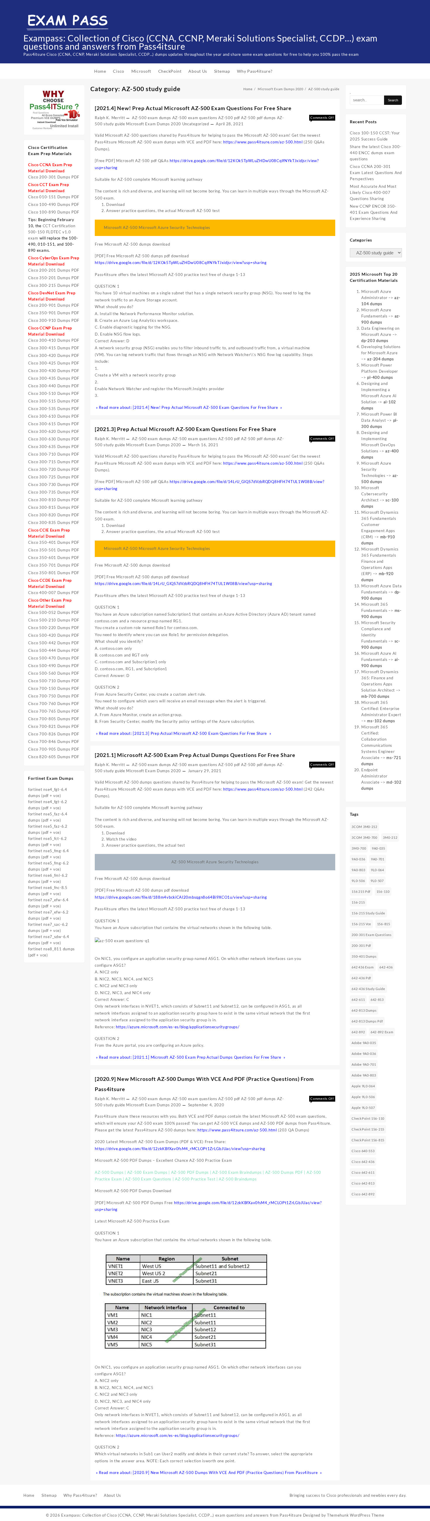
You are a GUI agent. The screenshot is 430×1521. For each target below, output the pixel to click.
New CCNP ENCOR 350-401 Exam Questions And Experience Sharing (373, 212)
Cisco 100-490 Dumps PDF (53, 204)
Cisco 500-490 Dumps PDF (53, 665)
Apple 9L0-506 (363, 1097)
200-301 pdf (361, 945)
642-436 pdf (361, 978)
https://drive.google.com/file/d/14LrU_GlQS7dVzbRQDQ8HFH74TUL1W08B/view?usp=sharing (183, 583)
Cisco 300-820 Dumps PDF (53, 515)
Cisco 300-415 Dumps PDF (53, 347)
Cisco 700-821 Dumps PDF (53, 726)
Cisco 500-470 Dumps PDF (53, 658)
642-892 (358, 1032)
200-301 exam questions (371, 935)
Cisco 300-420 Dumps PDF (53, 355)
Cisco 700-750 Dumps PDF (53, 696)
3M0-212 (390, 837)
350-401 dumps (364, 956)
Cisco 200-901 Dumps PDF (53, 305)
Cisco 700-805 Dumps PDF (53, 718)
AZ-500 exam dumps (151, 117)
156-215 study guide (368, 913)
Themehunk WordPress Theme (355, 1515)
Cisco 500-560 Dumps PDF (53, 673)
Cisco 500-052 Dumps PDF (53, 612)
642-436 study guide (368, 989)
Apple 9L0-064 (363, 1086)
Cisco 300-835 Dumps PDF (53, 522)
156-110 (383, 891)
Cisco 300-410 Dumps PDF (53, 340)
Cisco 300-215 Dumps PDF (53, 285)
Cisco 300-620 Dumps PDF (53, 431)
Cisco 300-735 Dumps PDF (53, 492)
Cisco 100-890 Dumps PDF (53, 212)
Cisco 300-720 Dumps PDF (53, 469)
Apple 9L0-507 (363, 1108)
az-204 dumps (380, 359)
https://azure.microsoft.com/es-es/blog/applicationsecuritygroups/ (178, 1027)
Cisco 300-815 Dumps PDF (53, 507)
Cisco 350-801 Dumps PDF (53, 572)
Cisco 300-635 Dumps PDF (53, 446)
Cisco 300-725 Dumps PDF (53, 477)
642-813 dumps (364, 1010)
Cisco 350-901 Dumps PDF (53, 312)
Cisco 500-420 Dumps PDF (53, 635)
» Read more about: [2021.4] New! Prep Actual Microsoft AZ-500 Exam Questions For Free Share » (188, 407)
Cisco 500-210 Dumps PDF (53, 620)
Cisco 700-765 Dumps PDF (53, 711)
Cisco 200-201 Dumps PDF (53, 270)
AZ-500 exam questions (194, 117)
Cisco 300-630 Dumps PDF (53, 439)
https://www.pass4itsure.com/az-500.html (262, 142)
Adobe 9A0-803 (364, 1075)
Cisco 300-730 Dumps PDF (53, 484)
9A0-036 (358, 859)
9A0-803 (358, 870)
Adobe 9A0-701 (364, 1064)
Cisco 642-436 (363, 1162)
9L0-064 (377, 870)
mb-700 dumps (375, 696)
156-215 (358, 902)
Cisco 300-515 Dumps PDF (53, 401)
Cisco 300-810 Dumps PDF (53, 499)
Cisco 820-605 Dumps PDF (53, 756)
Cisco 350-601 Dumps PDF (53, 557)
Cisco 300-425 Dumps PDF (53, 363)
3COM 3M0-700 (364, 837)
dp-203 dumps (374, 340)
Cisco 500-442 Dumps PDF (53, 642)
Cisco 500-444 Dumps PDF (53, 650)
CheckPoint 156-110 (368, 1118)
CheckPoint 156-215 (368, 1129)
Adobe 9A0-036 (364, 1053)
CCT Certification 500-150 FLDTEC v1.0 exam (51, 231)
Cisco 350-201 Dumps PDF (53, 277)
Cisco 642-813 (363, 1183)
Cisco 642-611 (363, 1172)
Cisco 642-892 (363, 1194)
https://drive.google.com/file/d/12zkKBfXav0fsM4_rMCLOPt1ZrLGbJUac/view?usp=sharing (180, 1148)
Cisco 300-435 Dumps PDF (53, 378)
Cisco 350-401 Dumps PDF (53, 542)
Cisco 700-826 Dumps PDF (53, 734)
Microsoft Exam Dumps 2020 (153, 123)
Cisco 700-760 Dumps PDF (53, 703)
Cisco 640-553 (363, 1151)
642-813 (377, 999)
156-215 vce (361, 924)
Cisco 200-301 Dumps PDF (53, 177)
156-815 (383, 924)
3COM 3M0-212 (364, 827)
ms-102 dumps (381, 720)
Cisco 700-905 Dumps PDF (53, 749)
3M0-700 (359, 848)
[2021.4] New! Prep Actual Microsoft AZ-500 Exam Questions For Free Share (193, 108)
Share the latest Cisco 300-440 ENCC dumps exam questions (375, 152)
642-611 (358, 999)
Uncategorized (195, 123)
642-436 (386, 967)
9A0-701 (377, 859)
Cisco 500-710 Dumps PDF (53, 680)
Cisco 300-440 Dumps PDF (53, 385)
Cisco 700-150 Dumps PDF (53, 688)
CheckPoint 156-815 (368, 1140)
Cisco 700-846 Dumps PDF (53, 741)
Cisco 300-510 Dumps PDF (53, 393)
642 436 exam (363, 967)
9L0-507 (377, 881)
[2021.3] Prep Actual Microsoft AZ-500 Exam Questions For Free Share (185, 429)
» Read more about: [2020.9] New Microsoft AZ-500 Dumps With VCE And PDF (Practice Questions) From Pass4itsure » (208, 1472)
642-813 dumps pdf (367, 1021)
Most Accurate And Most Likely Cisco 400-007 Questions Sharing (373, 192)
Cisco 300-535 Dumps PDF (53, 408)
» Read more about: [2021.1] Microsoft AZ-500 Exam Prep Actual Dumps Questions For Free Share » (190, 1057)
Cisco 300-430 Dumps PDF (53, 370)
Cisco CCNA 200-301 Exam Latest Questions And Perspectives (376, 172)
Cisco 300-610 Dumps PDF (53, 416)
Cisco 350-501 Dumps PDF (53, 550)
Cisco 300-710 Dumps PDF (53, 454)
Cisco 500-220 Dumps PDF (53, 627)
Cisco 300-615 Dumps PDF (53, 423)
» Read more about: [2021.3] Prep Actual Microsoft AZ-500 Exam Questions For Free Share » (183, 733)
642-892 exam (382, 1032)
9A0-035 (378, 848)
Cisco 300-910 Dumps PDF (53, 320)
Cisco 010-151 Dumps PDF (53, 197)
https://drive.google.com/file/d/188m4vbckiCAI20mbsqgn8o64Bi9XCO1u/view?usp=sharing (181, 897)
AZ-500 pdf (229, 117)
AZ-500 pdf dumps (258, 117)
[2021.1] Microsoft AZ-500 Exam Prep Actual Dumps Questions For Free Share (195, 755)
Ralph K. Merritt (110, 117)
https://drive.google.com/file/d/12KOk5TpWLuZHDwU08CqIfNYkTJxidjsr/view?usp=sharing (180, 262)
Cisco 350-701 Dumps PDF (53, 565)
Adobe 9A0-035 (364, 1043)
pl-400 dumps (380, 377)
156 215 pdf (361, 891)
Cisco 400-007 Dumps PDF (53, 592)
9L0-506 (358, 881)
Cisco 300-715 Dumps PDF (53, 461)
